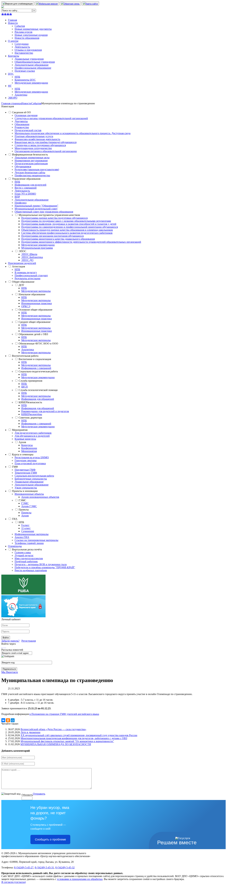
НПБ (17, 76)
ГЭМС (22, 500)
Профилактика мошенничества (32, 175)
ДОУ (21, 285)
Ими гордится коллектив (29, 558)
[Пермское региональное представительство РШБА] (23, 593)
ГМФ (15, 466)
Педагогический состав (28, 130)
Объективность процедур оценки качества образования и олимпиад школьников (67, 230)
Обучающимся (23, 166)
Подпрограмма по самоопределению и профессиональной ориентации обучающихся (69, 227)
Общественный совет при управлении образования (44, 211)
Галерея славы (23, 552)
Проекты (24, 509)
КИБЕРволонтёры (31, 414)
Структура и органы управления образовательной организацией (51, 118)
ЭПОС (22, 251)
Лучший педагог (24, 555)
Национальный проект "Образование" (36, 205)
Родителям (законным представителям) (37, 169)
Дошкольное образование (29, 481)
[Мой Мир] (13, 720)
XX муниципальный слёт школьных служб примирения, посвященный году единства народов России (79, 735)
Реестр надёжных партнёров (31, 570)
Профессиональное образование (33, 67)
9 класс (25, 525)
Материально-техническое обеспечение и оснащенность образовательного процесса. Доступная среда (72, 133)
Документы (21, 121)
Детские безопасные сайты (30, 172)
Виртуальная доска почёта (27, 549)
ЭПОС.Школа (29, 254)
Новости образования (27, 38)
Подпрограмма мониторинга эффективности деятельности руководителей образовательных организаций (81, 241)
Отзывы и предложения (28, 49)
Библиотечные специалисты (31, 478)
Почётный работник (26, 561)
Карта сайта (92, 3)
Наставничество (24, 52)
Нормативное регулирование (31, 160)
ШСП (24, 386)
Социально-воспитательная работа (34, 475)
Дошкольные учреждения (29, 58)
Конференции (29, 448)
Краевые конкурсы (25, 438)
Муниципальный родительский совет (36, 208)
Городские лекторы (26, 460)
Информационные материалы (32, 534)
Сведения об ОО (21, 112)
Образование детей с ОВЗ (33, 334)
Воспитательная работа (25, 355)
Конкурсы (27, 445)
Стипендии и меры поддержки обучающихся (40, 145)
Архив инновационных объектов (40, 497)
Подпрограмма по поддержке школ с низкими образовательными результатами (66, 221)
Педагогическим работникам (31, 163)
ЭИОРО (12, 97)
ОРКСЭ (25, 306)
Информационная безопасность (30, 154)
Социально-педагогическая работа (38, 371)
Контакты (13, 55)
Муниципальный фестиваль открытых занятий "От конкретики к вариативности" (67, 741)
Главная (12, 20)
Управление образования (26, 178)
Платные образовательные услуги (34, 136)
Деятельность (22, 47)
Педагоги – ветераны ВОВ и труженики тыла (41, 564)
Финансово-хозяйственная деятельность (37, 139)
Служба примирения (30, 380)
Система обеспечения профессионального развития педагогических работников (67, 233)
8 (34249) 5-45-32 (65, 867)
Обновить (27, 794)
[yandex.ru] (1, 646)
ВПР (17, 196)
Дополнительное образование (32, 64)
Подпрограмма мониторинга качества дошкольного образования (58, 238)
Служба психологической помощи (38, 390)
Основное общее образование (35, 309)
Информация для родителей (30, 184)
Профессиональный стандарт (31, 275)
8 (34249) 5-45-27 (23, 867)
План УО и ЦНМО (25, 193)
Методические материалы (36, 291)
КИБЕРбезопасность (30, 402)
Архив (22, 442)
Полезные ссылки (25, 70)
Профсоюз (20, 202)
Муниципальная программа (37, 247)
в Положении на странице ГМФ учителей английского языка (64, 714)
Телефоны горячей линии (29, 543)
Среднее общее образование (35, 322)
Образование (22, 124)
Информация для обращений (37, 399)
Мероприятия (19, 429)
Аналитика (21, 94)
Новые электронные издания (31, 35)
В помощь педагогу (26, 272)
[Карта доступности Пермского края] (23, 616)
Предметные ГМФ (25, 469)
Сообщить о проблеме (50, 839)
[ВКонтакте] (3, 720)
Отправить (39, 793)
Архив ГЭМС (29, 506)
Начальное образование (32, 294)
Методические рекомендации (31, 82)
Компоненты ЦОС (25, 79)
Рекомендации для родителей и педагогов (45, 411)
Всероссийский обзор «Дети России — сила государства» (53, 729)
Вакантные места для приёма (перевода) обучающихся (45, 142)
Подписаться (9, 669)
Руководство (22, 127)
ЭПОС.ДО (27, 260)
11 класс (26, 528)
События (20, 26)
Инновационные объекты (29, 494)
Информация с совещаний (36, 368)
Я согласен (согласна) (13, 882)
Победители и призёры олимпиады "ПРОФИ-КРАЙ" (45, 567)
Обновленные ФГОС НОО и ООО (38, 343)
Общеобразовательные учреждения (35, 61)
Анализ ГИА (22, 537)
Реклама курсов (23, 32)
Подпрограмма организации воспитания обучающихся (52, 235)
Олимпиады (15, 546)
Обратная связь (72, 3)
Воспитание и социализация (35, 359)
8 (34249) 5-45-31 (44, 867)
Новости (13, 23)
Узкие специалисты (26, 487)
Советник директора (30, 417)
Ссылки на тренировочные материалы (36, 540)
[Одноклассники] (8, 720)
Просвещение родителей (22, 263)
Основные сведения (26, 115)
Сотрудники (22, 44)
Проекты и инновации (25, 491)
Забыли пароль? (10, 640)
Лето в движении (30, 732)
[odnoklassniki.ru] (5, 646)
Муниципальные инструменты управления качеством (49, 215)
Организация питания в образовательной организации (46, 151)
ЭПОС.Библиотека (32, 257)
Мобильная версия (48, 3)
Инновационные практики (36, 303)
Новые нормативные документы (33, 29)
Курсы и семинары (22, 454)
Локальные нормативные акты (32, 157)
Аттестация (18, 266)
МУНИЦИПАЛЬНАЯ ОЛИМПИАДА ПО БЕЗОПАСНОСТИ (55, 744)
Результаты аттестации (27, 278)
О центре (13, 41)
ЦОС (11, 73)
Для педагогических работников (33, 432)
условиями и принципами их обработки (80, 879)
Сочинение (27, 531)
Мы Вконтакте (9, 672)
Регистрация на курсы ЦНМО (32, 457)
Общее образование (23, 281)
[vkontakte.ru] (4, 646)
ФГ (10, 85)
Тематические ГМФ (26, 472)
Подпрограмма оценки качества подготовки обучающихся (54, 218)
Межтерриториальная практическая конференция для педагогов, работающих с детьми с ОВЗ (74, 738)
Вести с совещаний (26, 187)
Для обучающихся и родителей (32, 435)
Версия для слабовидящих (19, 3)
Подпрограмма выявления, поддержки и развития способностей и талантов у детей (68, 224)
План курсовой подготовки (30, 463)
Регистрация (28, 640)
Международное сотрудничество (33, 148)
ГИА (14, 518)
